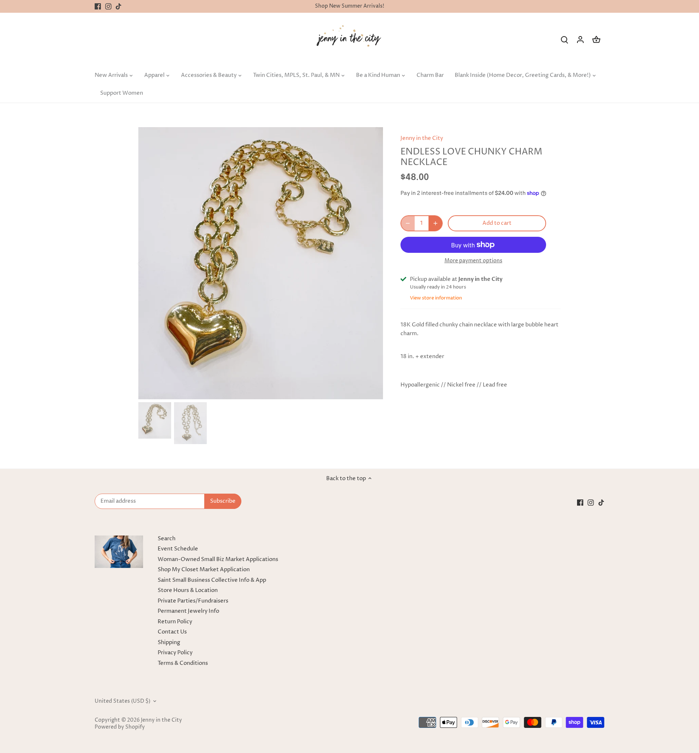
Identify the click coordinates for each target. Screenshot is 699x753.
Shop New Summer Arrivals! (349, 6)
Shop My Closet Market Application (204, 569)
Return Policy (175, 621)
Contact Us (172, 632)
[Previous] (149, 263)
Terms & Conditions (183, 663)
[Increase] (435, 223)
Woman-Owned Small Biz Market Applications (218, 559)
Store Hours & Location (188, 590)
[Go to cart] (596, 40)
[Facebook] (98, 6)
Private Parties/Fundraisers (193, 601)
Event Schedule (178, 549)
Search (166, 538)
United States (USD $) (122, 701)
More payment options (473, 260)
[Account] (580, 40)
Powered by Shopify (120, 727)
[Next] (372, 263)
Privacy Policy (175, 652)
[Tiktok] (118, 6)
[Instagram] (108, 6)
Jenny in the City (421, 138)
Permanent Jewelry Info (188, 611)
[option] (260, 263)
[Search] (564, 40)
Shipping (169, 642)
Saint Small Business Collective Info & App (212, 580)
